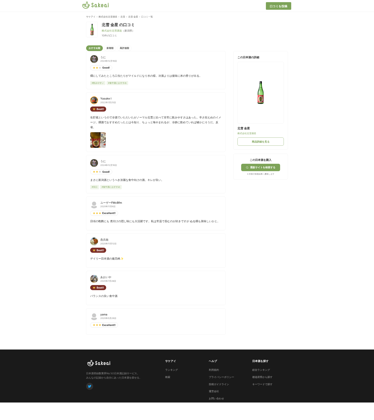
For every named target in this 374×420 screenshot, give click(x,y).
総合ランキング (261, 369)
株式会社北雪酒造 (108, 16)
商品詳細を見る (261, 141)
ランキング (171, 369)
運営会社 (214, 391)
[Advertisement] (262, 204)
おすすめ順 (94, 48)
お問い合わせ (216, 398)
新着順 (110, 48)
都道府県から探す (262, 377)
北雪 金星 (133, 16)
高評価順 (124, 48)
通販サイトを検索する (262, 167)
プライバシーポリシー (221, 377)
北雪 (122, 16)
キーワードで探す (262, 384)
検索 (167, 377)
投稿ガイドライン (219, 384)
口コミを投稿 (278, 6)
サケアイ (90, 16)
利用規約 (214, 369)
